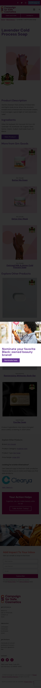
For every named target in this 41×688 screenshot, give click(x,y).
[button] (38, 324)
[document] (20, 344)
